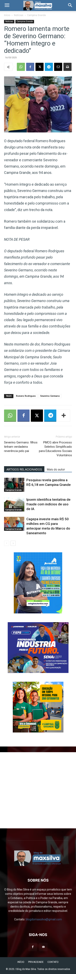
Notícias (18, 15)
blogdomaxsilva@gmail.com (44, 919)
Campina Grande (36, 15)
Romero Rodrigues (26, 396)
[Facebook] (30, 67)
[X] (39, 67)
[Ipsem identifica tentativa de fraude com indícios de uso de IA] (14, 504)
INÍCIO (20, 962)
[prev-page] (6, 543)
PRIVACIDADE (36, 962)
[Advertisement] (38, 790)
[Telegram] (49, 67)
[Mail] (43, 947)
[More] (64, 416)
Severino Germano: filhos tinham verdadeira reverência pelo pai (20, 447)
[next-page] (13, 543)
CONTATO (53, 962)
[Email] (58, 67)
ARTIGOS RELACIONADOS (24, 469)
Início (7, 15)
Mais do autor (56, 469)
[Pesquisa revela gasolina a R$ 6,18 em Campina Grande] (14, 485)
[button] (6, 5)
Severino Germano (50, 396)
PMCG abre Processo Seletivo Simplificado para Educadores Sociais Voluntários (55, 449)
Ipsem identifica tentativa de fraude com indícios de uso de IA (48, 504)
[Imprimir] (67, 67)
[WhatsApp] (21, 67)
